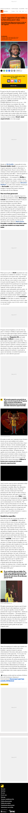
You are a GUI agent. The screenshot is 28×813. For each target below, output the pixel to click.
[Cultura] (2, 11)
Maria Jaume (20, 221)
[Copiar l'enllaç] (14, 71)
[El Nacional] (14, 786)
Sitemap (3, 797)
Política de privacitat (6, 801)
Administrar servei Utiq (7, 807)
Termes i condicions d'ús (7, 799)
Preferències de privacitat (7, 805)
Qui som (3, 789)
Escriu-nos (4, 795)
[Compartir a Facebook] (9, 71)
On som (3, 793)
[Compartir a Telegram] (7, 71)
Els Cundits (10, 164)
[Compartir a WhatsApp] (4, 71)
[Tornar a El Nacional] (13, 11)
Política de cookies (6, 803)
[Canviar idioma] (23, 11)
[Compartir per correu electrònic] (12, 71)
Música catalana (4, 684)
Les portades (21, 8)
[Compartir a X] (1, 71)
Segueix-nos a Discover (5, 8)
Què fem (3, 791)
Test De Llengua (14, 8)
